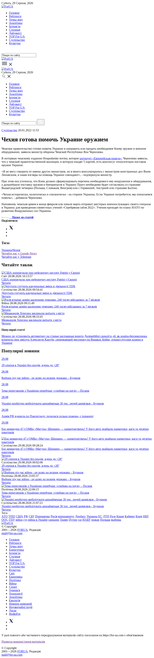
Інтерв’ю (14, 26)
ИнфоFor (14, 613)
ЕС (100, 516)
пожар (95, 519)
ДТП (106, 516)
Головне (14, 12)
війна (19, 519)
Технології (16, 593)
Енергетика (16, 549)
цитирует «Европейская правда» (101, 158)
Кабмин (130, 516)
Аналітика (15, 23)
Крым (120, 516)
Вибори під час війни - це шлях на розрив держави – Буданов (41, 479)
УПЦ (11, 516)
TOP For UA (17, 36)
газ (80, 519)
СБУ (31, 516)
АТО (5, 516)
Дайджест (15, 33)
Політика (15, 580)
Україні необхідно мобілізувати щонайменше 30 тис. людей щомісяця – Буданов (53, 506)
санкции (53, 519)
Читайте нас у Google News (19, 253)
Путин (73, 519)
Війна (13, 583)
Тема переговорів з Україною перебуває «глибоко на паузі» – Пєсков (45, 492)
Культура (14, 43)
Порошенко (42, 516)
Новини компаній (20, 603)
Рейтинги (15, 16)
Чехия (16, 250)
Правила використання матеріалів (23, 641)
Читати (6, 282)
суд (25, 519)
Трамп (64, 519)
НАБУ (86, 519)
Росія (54, 516)
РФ (26, 516)
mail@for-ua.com (12, 533)
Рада (113, 516)
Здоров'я (14, 590)
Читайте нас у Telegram (16, 256)
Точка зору (16, 19)
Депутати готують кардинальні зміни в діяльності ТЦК (37, 293)
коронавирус (66, 516)
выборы (116, 519)
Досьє (13, 610)
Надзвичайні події (20, 607)
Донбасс (80, 516)
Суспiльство (17, 39)
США (19, 516)
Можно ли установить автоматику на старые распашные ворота (43, 336)
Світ (12, 573)
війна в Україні (38, 519)
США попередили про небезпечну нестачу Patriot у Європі (39, 279)
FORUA (22, 529)
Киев (139, 516)
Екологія (14, 600)
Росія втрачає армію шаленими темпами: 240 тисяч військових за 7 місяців (49, 306)
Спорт (13, 586)
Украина (7, 250)
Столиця (14, 29)
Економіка (15, 576)
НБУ (146, 516)
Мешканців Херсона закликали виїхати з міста (31, 320)
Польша (105, 519)
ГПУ (12, 519)
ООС (5, 519)
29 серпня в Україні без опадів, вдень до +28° (30, 465)
